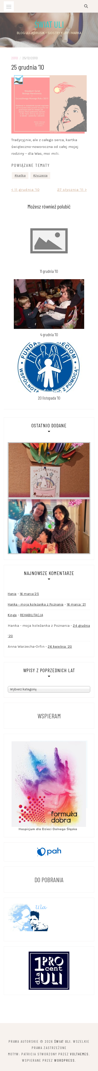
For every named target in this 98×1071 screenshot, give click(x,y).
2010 (14, 58)
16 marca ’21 (76, 604)
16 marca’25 (29, 594)
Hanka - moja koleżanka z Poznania (36, 604)
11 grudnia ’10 (49, 271)
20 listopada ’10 (49, 397)
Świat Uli (49, 24)
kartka (21, 175)
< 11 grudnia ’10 (25, 189)
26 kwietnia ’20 (60, 646)
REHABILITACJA (31, 615)
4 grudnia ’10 (49, 334)
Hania (12, 594)
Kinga (12, 615)
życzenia (41, 175)
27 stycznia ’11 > (72, 189)
